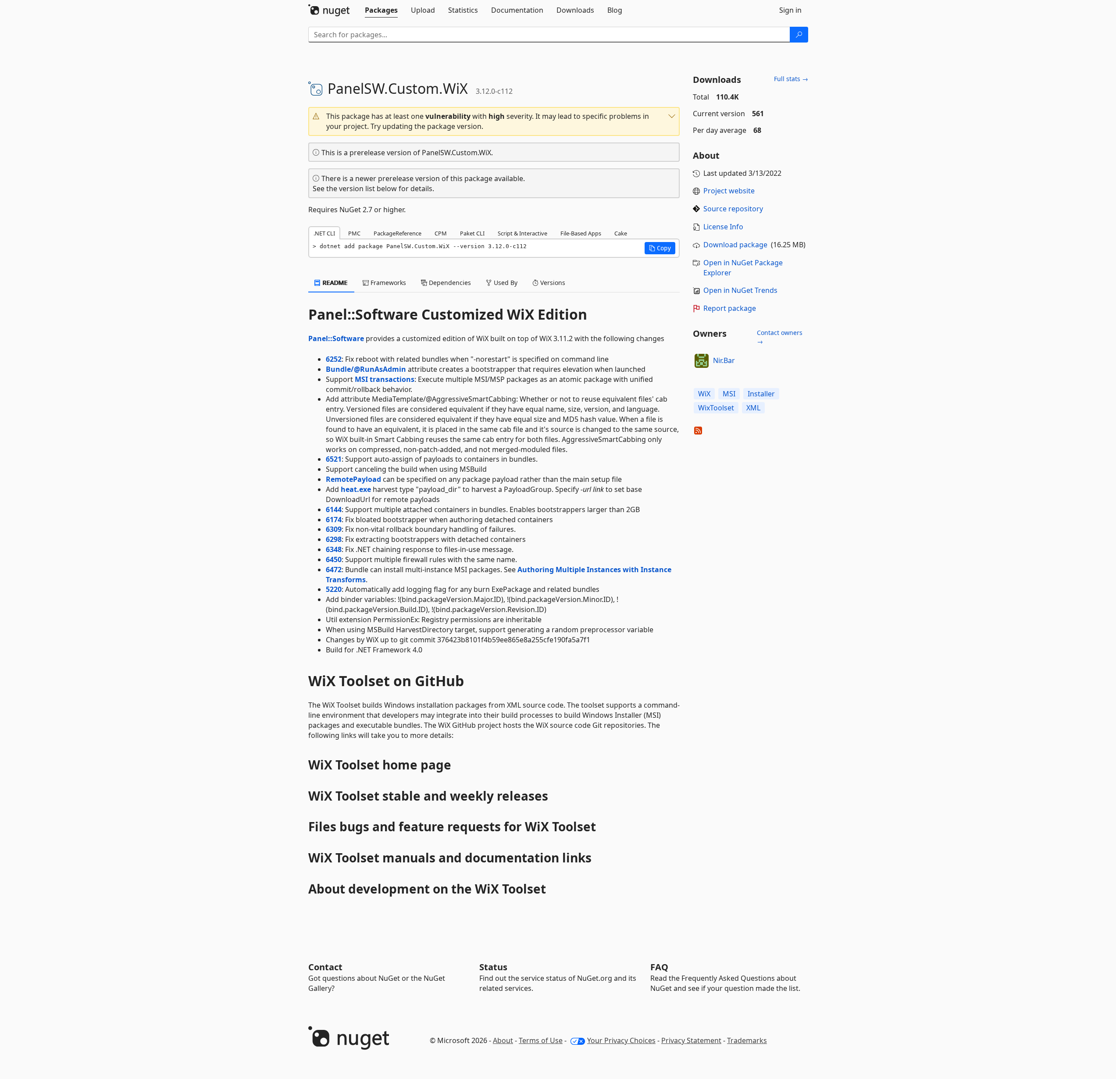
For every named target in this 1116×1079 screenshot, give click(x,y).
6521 (334, 459)
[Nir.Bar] (702, 361)
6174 (334, 519)
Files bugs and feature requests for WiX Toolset (452, 826)
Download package (735, 244)
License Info (723, 226)
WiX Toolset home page (379, 764)
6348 (334, 549)
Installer (761, 394)
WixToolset (716, 408)
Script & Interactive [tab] (522, 233)
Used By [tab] (504, 282)
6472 (334, 569)
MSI (729, 394)
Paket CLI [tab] (472, 233)
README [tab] (334, 282)
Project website (729, 191)
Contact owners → (779, 336)
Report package (729, 308)
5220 (334, 589)
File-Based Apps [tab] (580, 233)
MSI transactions (384, 379)
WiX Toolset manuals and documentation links (450, 857)
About (503, 1040)
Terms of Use (541, 1040)
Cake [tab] (620, 233)
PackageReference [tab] (397, 233)
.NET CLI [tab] (324, 233)
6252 (334, 359)
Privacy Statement (691, 1040)
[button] (494, 121)
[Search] (799, 35)
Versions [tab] (551, 282)
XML (753, 408)
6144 (334, 509)
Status (493, 967)
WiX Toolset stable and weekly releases (428, 795)
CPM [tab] (441, 233)
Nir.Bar (724, 360)
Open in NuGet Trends (740, 290)
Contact (325, 967)
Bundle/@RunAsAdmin (366, 369)
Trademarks (747, 1040)
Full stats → (791, 79)
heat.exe (356, 489)
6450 (334, 559)
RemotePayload (353, 479)
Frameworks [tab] (387, 282)
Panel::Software (336, 338)
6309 (334, 529)
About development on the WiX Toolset (427, 888)
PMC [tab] (354, 233)
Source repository (733, 209)
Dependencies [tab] (449, 282)
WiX (704, 394)
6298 (334, 539)
